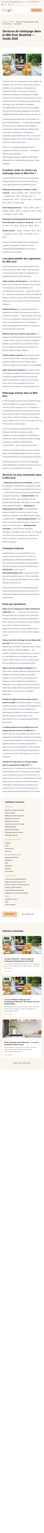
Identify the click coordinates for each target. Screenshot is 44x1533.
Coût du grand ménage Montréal (15, 879)
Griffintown (8, 866)
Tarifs (6, 902)
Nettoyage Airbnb (10, 827)
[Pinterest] (12, 4)
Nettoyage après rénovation (14, 832)
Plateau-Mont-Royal (11, 857)
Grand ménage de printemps (14, 890)
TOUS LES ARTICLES (22, 1063)
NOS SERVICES (28, 914)
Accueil (4, 22)
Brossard (8, 868)
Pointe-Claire (9, 871)
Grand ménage (10, 813)
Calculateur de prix (11, 899)
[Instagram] (2, 4)
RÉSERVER (36, 10)
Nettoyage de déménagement (14, 815)
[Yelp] (9, 4)
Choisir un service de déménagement (17, 884)
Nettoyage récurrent (11, 835)
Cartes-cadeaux (10, 904)
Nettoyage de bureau (12, 821)
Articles (11, 22)
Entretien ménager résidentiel (14, 810)
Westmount (8, 860)
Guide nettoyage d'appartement (15, 882)
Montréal (8, 843)
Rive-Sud (8, 851)
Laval (6, 846)
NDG (6, 863)
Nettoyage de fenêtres (12, 829)
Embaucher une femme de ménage (16, 893)
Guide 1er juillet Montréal (13, 887)
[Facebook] (6, 4)
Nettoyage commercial (12, 818)
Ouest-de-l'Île (9, 848)
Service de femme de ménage (15, 824)
